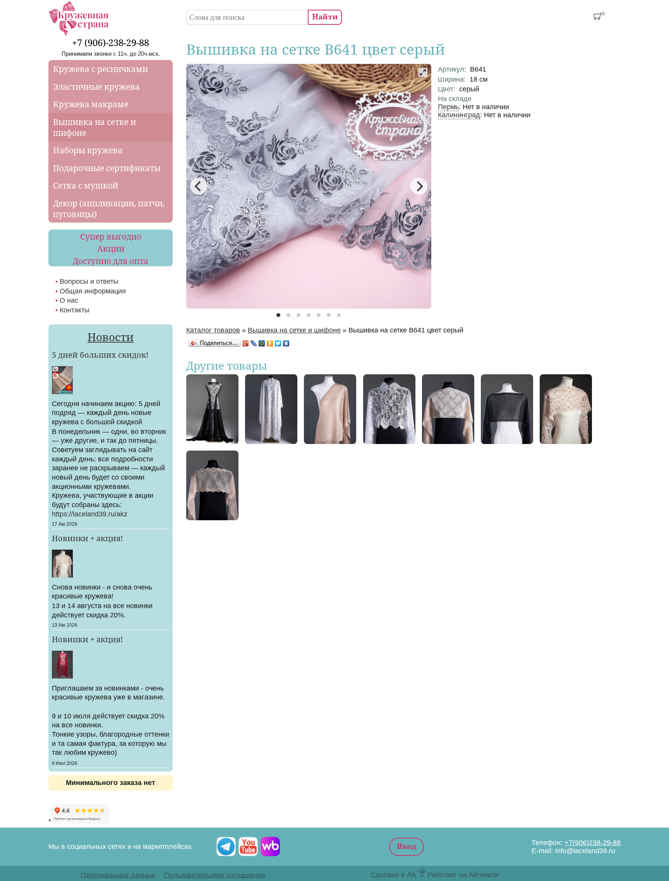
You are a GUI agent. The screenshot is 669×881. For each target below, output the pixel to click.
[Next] (418, 186)
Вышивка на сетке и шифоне (294, 330)
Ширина (452, 79)
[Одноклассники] (270, 343)
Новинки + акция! (87, 538)
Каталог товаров (213, 330)
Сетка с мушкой (85, 185)
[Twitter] (278, 343)
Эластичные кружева (96, 86)
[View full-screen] (422, 72)
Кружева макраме (90, 104)
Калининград (459, 115)
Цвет (446, 89)
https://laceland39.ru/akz (89, 514)
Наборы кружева (88, 150)
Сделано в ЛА (393, 875)
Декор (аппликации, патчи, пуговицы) (109, 208)
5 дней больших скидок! (100, 354)
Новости (110, 336)
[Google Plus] (246, 343)
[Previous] (198, 186)
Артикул (452, 69)
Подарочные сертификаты (107, 168)
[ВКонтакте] (286, 343)
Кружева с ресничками (100, 68)
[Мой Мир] (262, 343)
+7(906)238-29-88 (592, 843)
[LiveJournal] (254, 343)
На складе (455, 99)
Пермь (448, 107)
